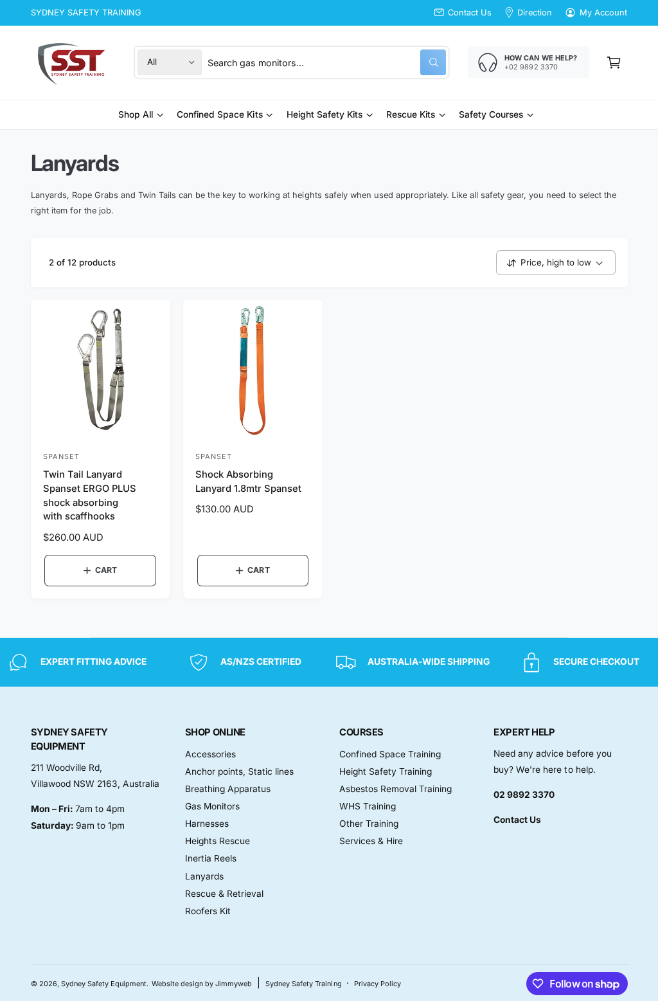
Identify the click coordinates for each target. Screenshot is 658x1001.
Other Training (368, 823)
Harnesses (207, 823)
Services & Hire (371, 841)
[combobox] (326, 62)
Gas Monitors (212, 806)
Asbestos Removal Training (395, 789)
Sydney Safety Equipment (104, 983)
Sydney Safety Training (303, 983)
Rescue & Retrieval (224, 893)
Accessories (210, 754)
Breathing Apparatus (228, 789)
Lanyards (204, 876)
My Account (603, 12)
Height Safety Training (385, 771)
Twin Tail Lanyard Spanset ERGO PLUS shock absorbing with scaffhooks (89, 495)
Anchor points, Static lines (239, 771)
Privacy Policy (377, 983)
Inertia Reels (210, 858)
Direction (534, 12)
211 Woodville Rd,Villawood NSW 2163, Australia (95, 775)
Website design (177, 983)
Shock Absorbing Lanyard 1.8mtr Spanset (248, 481)
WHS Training (367, 806)
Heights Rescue (217, 841)
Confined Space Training (390, 754)
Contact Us (470, 12)
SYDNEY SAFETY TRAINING (86, 12)
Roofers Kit (208, 911)
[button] (614, 62)
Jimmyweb (233, 983)
